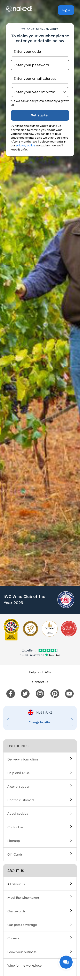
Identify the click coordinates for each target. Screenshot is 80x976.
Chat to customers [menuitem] (20, 799)
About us (15, 870)
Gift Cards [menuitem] (15, 854)
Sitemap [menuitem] (13, 840)
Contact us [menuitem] (15, 827)
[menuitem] (11, 693)
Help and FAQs (40, 672)
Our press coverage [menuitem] (22, 924)
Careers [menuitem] (13, 938)
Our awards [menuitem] (16, 911)
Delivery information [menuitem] (22, 759)
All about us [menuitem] (16, 884)
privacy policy (25, 145)
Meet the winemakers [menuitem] (23, 897)
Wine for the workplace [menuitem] (24, 965)
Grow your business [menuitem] (22, 951)
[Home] (19, 10)
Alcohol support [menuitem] (19, 786)
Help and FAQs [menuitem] (18, 772)
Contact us (40, 681)
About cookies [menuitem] (17, 813)
